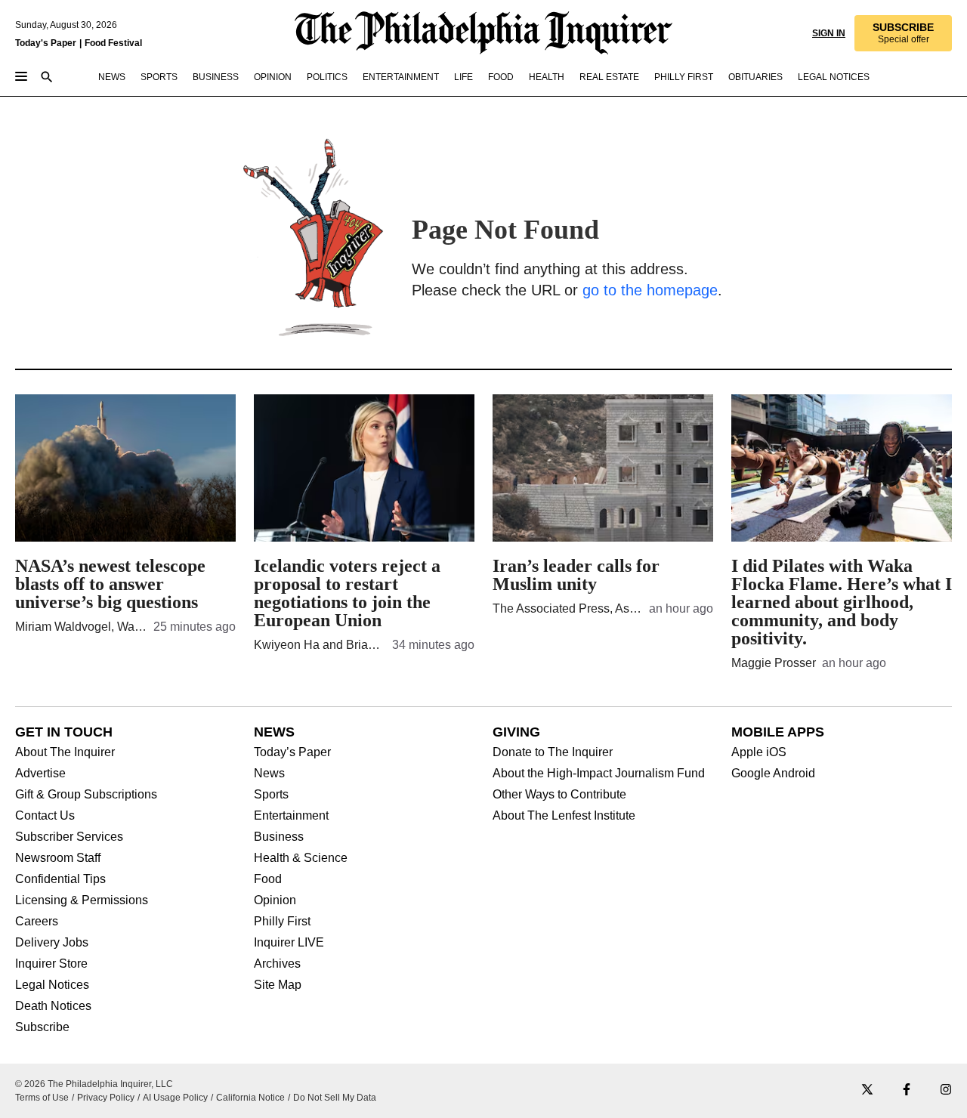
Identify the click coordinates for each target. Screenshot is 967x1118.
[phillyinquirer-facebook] (907, 1090)
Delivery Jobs (51, 943)
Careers (36, 922)
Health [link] (546, 77)
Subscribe (42, 1027)
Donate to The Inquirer (553, 752)
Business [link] (216, 77)
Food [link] (501, 77)
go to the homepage (650, 290)
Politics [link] (327, 77)
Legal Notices (52, 985)
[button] (903, 33)
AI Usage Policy (175, 1097)
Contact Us (45, 816)
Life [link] (463, 77)
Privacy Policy (105, 1097)
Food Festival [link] (113, 43)
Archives (277, 964)
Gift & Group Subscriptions (86, 795)
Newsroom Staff (57, 858)
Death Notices (53, 1006)
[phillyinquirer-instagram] (946, 1090)
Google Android (773, 773)
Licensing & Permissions (81, 900)
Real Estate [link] (609, 77)
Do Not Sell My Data (334, 1097)
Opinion (275, 900)
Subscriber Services (69, 837)
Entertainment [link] (401, 77)
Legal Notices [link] (834, 77)
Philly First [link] (683, 77)
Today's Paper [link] (45, 43)
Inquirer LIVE (289, 943)
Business (279, 837)
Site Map (277, 985)
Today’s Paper (292, 752)
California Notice (250, 1097)
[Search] (46, 78)
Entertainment (291, 816)
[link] (903, 33)
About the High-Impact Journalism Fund (599, 773)
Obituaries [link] (755, 77)
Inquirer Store (51, 964)
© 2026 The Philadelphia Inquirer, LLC (94, 1084)
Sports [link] (159, 77)
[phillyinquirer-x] (867, 1090)
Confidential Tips (60, 879)
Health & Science (301, 858)
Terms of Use (42, 1097)
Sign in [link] (828, 33)
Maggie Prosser (773, 662)
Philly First (282, 922)
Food (268, 879)
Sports (271, 795)
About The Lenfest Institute (564, 816)
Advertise (40, 773)
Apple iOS (758, 752)
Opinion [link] (273, 77)
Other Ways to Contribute (559, 795)
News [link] (111, 77)
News (269, 773)
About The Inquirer (65, 752)
